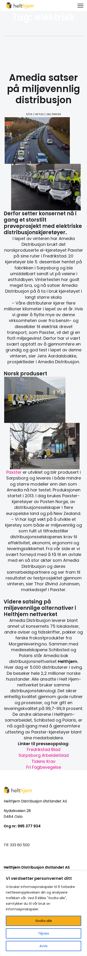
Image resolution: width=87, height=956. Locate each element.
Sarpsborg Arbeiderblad (44, 755)
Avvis (43, 946)
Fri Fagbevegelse (43, 767)
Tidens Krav (43, 761)
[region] (43, 913)
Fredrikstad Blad (43, 749)
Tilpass (43, 933)
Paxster (14, 472)
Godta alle (43, 920)
